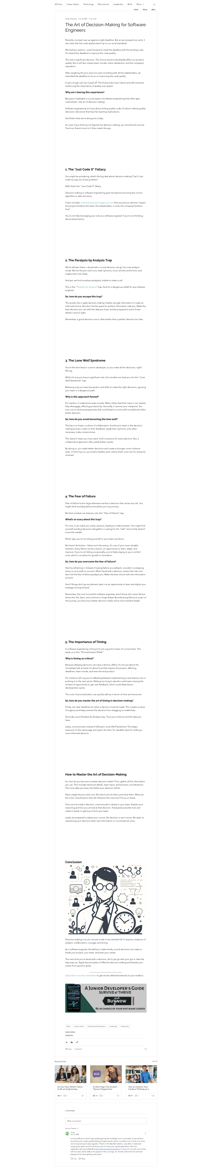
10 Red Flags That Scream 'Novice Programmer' (105, 1088)
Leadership (118, 4)
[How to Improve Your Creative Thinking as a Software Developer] (141, 1074)
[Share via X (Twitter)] (66, 1042)
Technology (88, 4)
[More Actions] (145, 1133)
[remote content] (106, 148)
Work (129, 4)
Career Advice (73, 4)
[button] (154, 4)
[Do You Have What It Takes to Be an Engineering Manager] (70, 1074)
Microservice (103, 4)
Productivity (125, 1026)
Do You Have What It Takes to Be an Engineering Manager (69, 1088)
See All (154, 1061)
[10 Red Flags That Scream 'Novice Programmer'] (106, 1074)
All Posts (58, 4)
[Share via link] (77, 1042)
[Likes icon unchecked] (72, 1158)
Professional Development (97, 1026)
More (139, 4)
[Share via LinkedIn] (72, 1042)
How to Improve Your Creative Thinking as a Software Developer (138, 1088)
